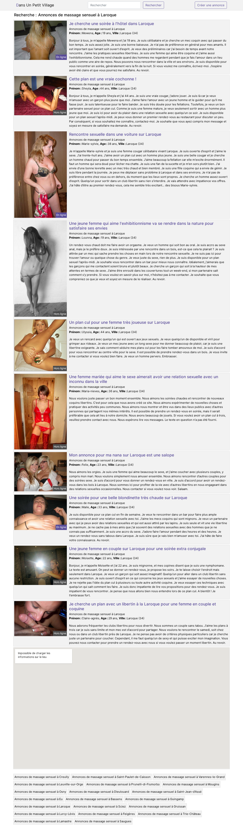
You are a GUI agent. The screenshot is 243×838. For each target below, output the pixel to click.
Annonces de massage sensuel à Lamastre (43, 821)
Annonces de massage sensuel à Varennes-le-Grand (189, 777)
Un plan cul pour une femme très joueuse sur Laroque (119, 322)
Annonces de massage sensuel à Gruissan (157, 806)
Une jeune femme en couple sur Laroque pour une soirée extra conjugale (137, 548)
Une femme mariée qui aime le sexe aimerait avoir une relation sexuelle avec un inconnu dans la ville (143, 379)
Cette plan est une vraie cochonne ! (102, 79)
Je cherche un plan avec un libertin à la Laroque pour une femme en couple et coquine (142, 606)
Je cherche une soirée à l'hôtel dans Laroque (111, 23)
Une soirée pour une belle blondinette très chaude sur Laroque (128, 497)
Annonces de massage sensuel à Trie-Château (169, 814)
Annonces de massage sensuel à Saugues (103, 821)
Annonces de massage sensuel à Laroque (42, 806)
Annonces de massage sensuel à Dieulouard (99, 791)
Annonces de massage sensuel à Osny (40, 791)
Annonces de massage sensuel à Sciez (99, 806)
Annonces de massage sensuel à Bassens (94, 799)
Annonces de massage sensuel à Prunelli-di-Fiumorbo (123, 784)
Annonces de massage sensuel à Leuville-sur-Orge (48, 784)
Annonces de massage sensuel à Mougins (191, 784)
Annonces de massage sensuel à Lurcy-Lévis (44, 814)
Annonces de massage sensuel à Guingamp (154, 799)
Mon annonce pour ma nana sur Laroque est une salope (121, 455)
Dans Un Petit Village (35, 5)
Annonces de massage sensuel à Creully (41, 777)
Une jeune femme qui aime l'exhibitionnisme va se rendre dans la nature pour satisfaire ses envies (141, 225)
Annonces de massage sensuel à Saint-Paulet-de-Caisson (111, 777)
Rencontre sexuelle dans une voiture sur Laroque (115, 134)
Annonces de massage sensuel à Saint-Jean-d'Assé (167, 791)
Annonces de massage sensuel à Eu (38, 799)
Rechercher (153, 5)
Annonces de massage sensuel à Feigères (106, 814)
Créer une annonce (210, 5)
